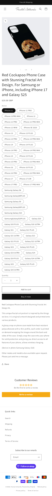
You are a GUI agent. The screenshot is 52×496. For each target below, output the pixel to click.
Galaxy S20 (36, 218)
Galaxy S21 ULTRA (12, 236)
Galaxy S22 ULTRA (32, 241)
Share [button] (6, 364)
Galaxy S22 (30, 236)
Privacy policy (20, 490)
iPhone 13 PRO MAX (31, 139)
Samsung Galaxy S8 (13, 190)
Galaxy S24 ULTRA (32, 258)
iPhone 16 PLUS (26, 167)
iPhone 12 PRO (11, 122)
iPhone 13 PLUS (26, 133)
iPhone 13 (9, 133)
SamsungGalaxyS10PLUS (15, 218)
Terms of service (33, 490)
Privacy (8, 435)
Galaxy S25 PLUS (27, 264)
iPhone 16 (9, 167)
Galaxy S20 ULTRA (32, 224)
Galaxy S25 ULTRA (12, 270)
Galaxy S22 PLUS (12, 241)
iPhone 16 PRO (11, 173)
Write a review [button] (26, 394)
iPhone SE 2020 (30, 127)
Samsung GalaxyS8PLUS (15, 196)
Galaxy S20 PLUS (12, 224)
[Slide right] (31, 69)
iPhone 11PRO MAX (12, 116)
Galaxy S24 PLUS (12, 258)
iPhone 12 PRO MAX (31, 122)
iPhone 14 (9, 145)
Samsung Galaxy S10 (13, 213)
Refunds (8, 429)
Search (8, 418)
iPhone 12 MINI (11, 127)
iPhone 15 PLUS (26, 156)
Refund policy (41, 487)
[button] (5, 9)
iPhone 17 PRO (11, 184)
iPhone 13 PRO (11, 139)
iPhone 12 (31, 116)
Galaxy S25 (9, 264)
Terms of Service (11, 441)
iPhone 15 (9, 156)
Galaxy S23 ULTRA (12, 253)
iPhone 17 (9, 179)
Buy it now (26, 296)
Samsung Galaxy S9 (13, 201)
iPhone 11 (9, 110)
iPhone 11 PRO (25, 110)
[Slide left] (20, 69)
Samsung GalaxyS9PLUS (15, 207)
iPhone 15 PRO (11, 162)
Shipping (8, 424)
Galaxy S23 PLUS (27, 247)
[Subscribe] (38, 457)
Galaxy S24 (30, 253)
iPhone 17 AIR (25, 179)
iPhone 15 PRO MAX (31, 162)
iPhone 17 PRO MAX (31, 184)
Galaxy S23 (9, 247)
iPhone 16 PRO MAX (31, 173)
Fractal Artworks (16, 487)
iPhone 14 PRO (11, 150)
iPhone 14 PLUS (26, 145)
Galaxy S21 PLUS (27, 230)
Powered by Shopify (28, 487)
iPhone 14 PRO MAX (31, 150)
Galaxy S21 (9, 230)
